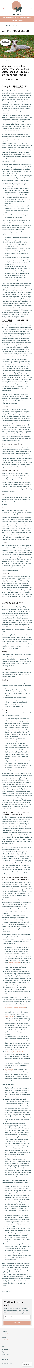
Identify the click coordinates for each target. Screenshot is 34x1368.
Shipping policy (6, 1352)
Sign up (17, 1322)
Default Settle (9, 1016)
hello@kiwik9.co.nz (6, 1334)
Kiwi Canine (9, 1363)
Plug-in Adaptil (9, 1070)
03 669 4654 (5, 1340)
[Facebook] (3, 1359)
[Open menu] (4, 8)
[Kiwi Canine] (17, 8)
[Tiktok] (8, 1359)
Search (3, 1346)
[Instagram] (5, 1359)
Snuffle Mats (20, 1052)
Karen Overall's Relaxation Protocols (15, 1007)
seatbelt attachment (15, 962)
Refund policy (5, 1354)
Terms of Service (6, 1349)
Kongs (14, 1052)
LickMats (9, 1052)
